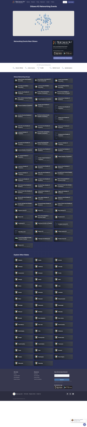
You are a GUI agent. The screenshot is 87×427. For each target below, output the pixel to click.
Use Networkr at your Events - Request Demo (62, 58)
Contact (47, 1)
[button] (50, 22)
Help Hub (36, 373)
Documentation (17, 377)
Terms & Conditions (37, 379)
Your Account (36, 375)
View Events (71, 2)
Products (32, 1)
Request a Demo (32, 393)
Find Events (26, 393)
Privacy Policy (36, 377)
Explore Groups (17, 379)
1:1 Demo (52, 1)
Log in (65, 2)
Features (28, 1)
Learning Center (17, 375)
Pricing (38, 1)
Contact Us (39, 393)
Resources (42, 1)
